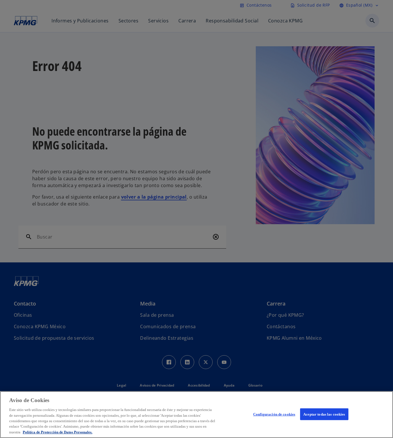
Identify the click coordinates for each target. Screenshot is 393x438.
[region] (196, 414)
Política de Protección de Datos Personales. (57, 432)
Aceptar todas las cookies (324, 414)
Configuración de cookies (274, 414)
